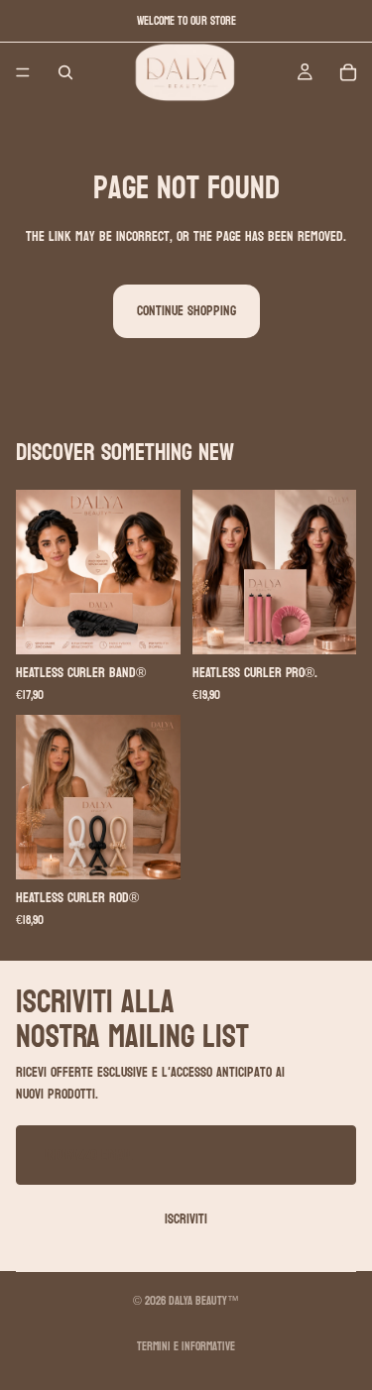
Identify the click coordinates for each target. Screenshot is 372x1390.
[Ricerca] (65, 72)
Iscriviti (186, 1219)
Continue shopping (186, 310)
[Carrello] (348, 72)
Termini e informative (186, 1346)
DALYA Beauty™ (204, 1301)
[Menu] (23, 72)
